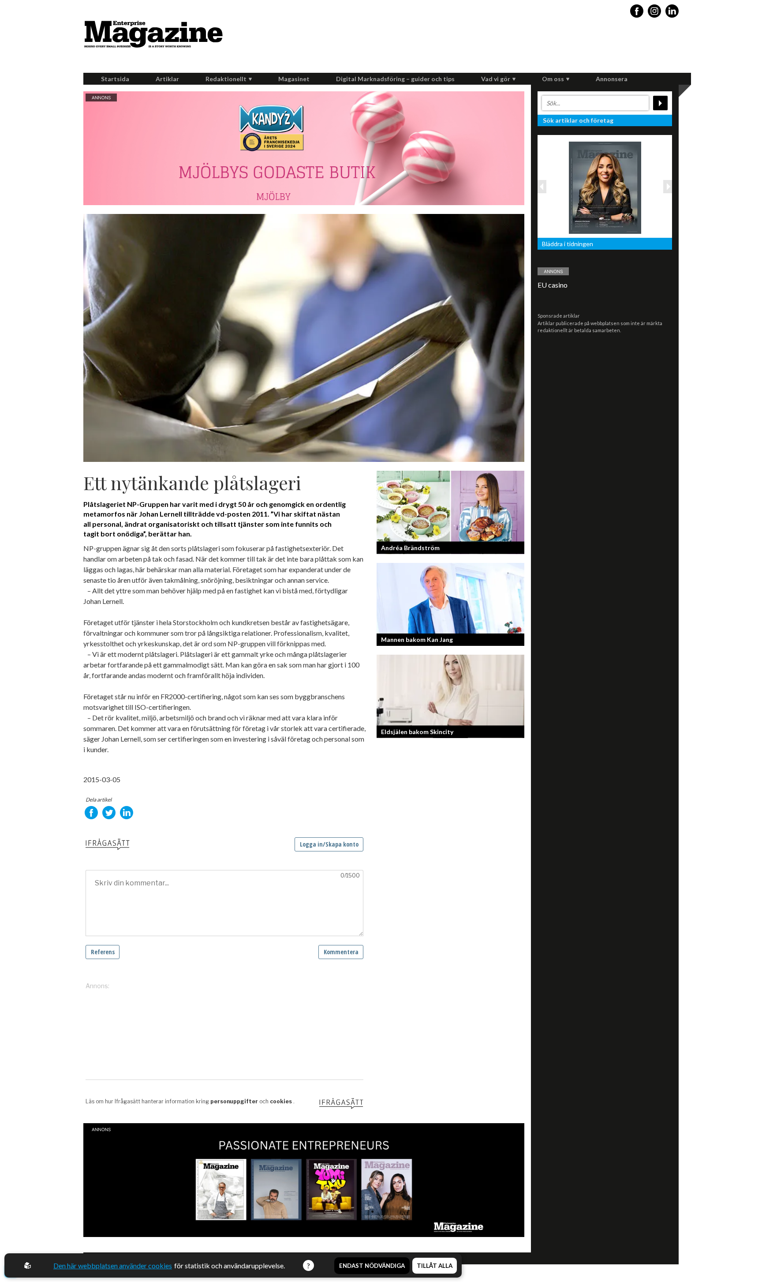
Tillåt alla (434, 1265)
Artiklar (167, 78)
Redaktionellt (226, 78)
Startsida (115, 78)
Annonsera (612, 78)
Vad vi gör (495, 78)
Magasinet (294, 78)
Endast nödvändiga (372, 1265)
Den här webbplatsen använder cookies (112, 1265)
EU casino (553, 285)
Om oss (553, 78)
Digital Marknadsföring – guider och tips (395, 78)
